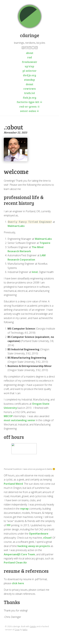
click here (18, 583)
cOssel (47, 537)
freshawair (29, 62)
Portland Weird (13, 483)
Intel (35, 272)
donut (29, 84)
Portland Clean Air (15, 562)
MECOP (8, 416)
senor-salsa (29, 111)
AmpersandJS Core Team (19, 554)
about (29, 53)
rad (29, 57)
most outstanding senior (19, 420)
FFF (9, 525)
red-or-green (29, 106)
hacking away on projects (33, 546)
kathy (25, 629)
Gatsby (33, 626)
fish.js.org (29, 97)
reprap (24, 508)
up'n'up (29, 66)
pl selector (29, 70)
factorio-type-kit (29, 102)
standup (29, 79)
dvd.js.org (29, 75)
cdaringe (29, 35)
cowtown (29, 88)
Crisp (17, 629)
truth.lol (29, 93)
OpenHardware (38, 533)
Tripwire (44, 243)
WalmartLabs (16, 226)
